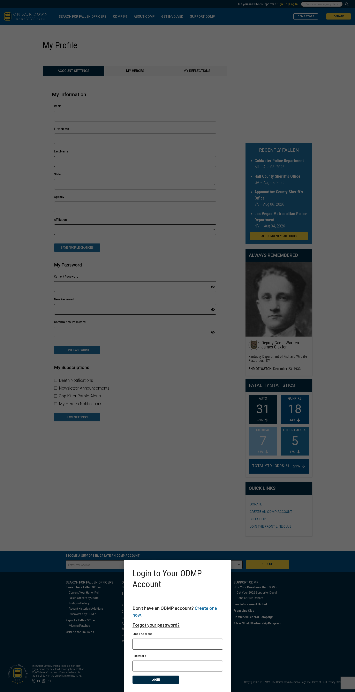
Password (139, 655)
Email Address (142, 633)
